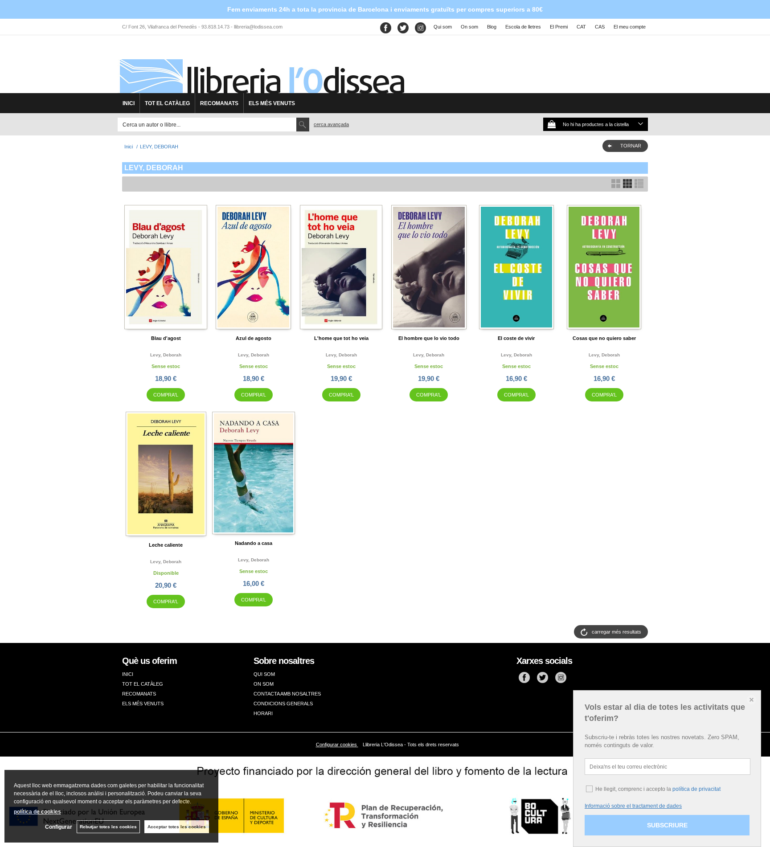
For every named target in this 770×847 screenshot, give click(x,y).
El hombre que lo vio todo (428, 338)
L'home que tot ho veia (341, 338)
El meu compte (630, 26)
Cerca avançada (331, 124)
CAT (581, 26)
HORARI (263, 713)
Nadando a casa (253, 543)
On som (469, 26)
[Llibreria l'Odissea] (261, 67)
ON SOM (264, 684)
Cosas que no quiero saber (604, 338)
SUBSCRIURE (667, 825)
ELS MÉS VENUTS (272, 103)
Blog (491, 26)
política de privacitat (696, 789)
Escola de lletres (523, 26)
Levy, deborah (165, 354)
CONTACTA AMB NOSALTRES (287, 693)
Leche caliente (166, 545)
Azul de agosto (253, 338)
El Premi (559, 26)
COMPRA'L (165, 394)
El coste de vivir (516, 338)
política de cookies (37, 812)
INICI (129, 103)
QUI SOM (264, 674)
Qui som (443, 26)
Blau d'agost (166, 338)
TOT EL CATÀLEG (167, 103)
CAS (600, 26)
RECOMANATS (219, 103)
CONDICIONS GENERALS (283, 703)
